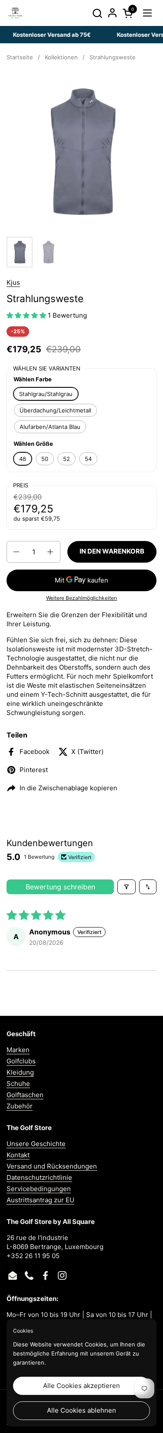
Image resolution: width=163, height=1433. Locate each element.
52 (66, 458)
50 (44, 458)
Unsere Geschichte (36, 1144)
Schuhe (18, 1083)
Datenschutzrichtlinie (39, 1177)
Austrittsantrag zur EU (40, 1200)
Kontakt (18, 1155)
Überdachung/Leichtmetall (55, 410)
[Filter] (126, 886)
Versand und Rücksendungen (52, 1166)
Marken (18, 1050)
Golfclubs (21, 1061)
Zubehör (20, 1106)
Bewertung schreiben (60, 886)
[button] (97, 13)
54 (88, 458)
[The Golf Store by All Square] (15, 13)
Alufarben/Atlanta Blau (50, 426)
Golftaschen (25, 1095)
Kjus (13, 282)
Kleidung (20, 1072)
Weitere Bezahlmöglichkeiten (81, 598)
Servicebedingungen (39, 1189)
